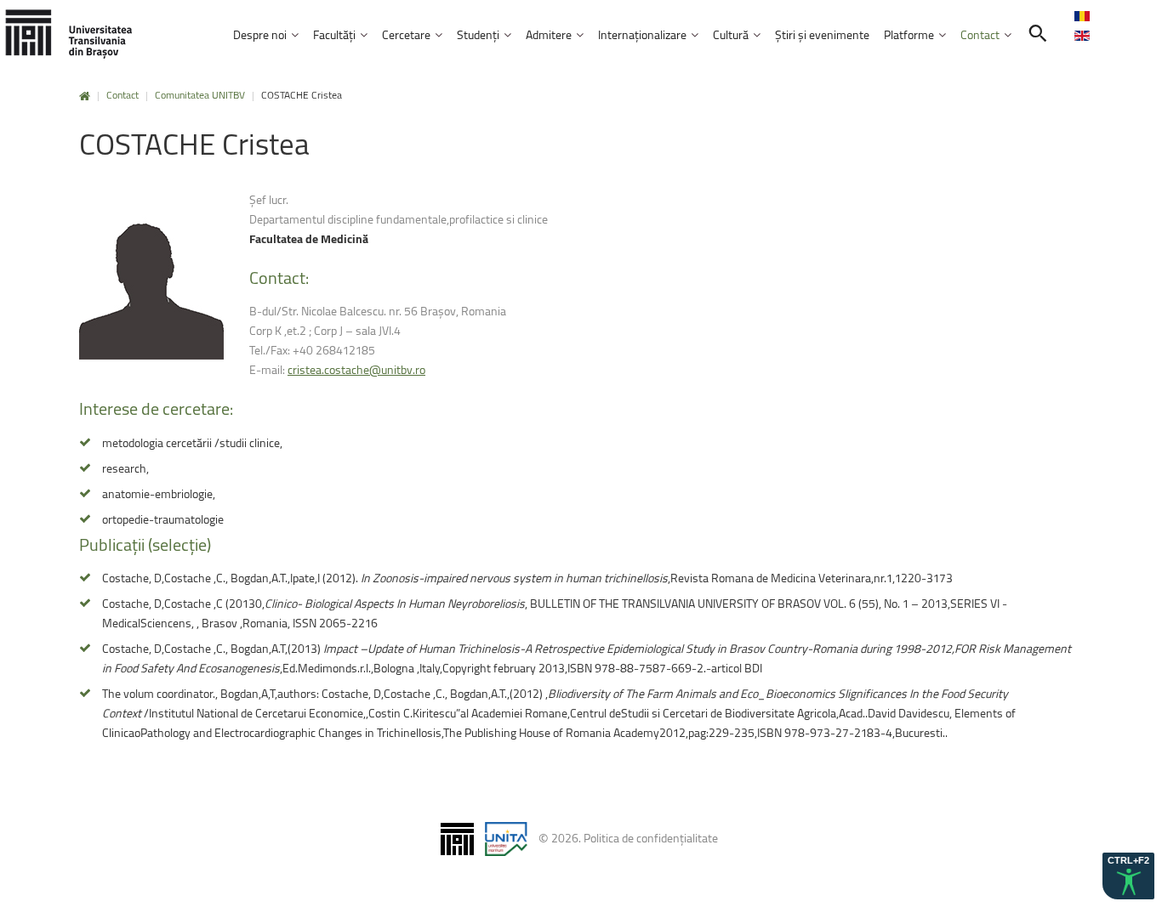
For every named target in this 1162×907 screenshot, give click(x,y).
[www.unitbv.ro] (68, 34)
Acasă (84, 96)
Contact (122, 95)
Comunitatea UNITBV (200, 95)
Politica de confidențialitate (651, 838)
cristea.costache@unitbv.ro (356, 369)
